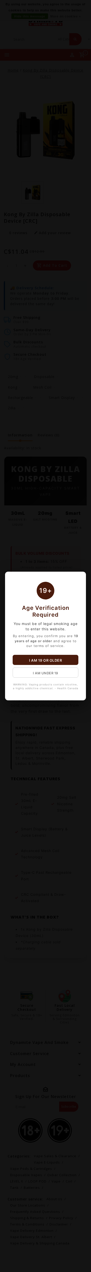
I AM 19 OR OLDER (45, 660)
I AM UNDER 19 (45, 673)
